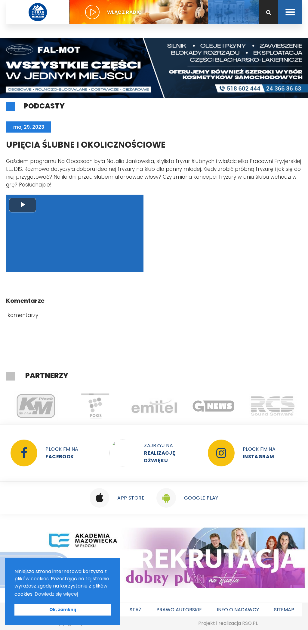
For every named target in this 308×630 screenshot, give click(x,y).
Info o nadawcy (238, 609)
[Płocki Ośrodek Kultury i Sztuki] (95, 406)
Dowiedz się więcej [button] (56, 594)
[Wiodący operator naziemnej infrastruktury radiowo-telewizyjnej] (154, 406)
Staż (135, 609)
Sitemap (284, 609)
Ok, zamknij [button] (62, 609)
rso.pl (250, 623)
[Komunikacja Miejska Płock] (35, 406)
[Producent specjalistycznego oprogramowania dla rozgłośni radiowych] (213, 406)
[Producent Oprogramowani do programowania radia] (272, 406)
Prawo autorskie (179, 609)
